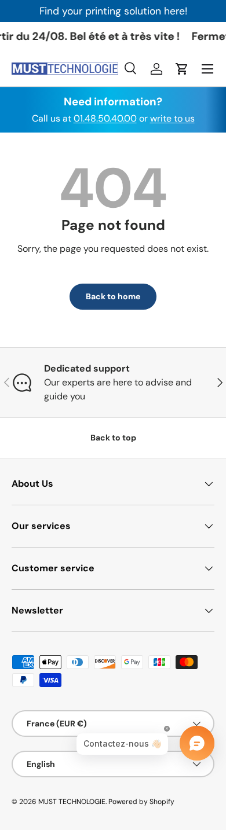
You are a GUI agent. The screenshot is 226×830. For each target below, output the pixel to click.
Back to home (113, 296)
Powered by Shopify (141, 801)
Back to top (113, 437)
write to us (172, 118)
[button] (182, 69)
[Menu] (207, 69)
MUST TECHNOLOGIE (71, 801)
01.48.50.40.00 (105, 118)
